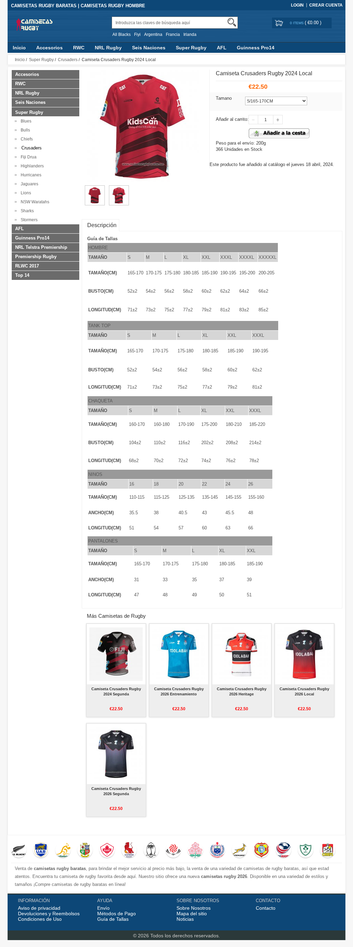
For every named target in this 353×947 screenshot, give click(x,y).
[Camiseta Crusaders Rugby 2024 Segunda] (116, 654)
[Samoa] (217, 850)
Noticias (185, 919)
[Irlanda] (305, 850)
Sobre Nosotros (193, 908)
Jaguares (28, 184)
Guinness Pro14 (255, 47)
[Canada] (107, 850)
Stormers (28, 219)
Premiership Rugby (36, 256)
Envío (103, 908)
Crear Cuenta (326, 5)
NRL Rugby (108, 47)
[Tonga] (261, 850)
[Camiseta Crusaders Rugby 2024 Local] (95, 188)
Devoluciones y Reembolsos (49, 913)
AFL (221, 47)
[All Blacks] (19, 850)
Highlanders (31, 166)
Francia (173, 34)
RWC (78, 47)
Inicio (19, 47)
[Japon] (195, 850)
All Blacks (121, 34)
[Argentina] (41, 850)
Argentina (153, 34)
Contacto (265, 908)
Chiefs (26, 139)
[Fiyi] (151, 850)
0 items (297, 23)
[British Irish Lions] (85, 850)
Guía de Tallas (113, 919)
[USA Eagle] (283, 850)
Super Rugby (191, 47)
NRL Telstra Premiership (41, 247)
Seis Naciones (148, 47)
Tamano (224, 98)
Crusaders (68, 59)
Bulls (24, 130)
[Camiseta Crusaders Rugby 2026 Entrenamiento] (178, 654)
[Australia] (63, 850)
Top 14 (22, 275)
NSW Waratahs (34, 201)
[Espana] (129, 850)
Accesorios (49, 47)
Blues (25, 121)
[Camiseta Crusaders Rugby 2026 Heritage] (241, 654)
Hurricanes (30, 175)
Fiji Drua (28, 157)
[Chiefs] (327, 850)
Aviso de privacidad (39, 908)
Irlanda (189, 34)
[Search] (232, 22)
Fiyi (137, 34)
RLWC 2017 (27, 266)
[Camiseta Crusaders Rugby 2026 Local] (304, 654)
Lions (25, 193)
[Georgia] (173, 850)
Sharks (26, 210)
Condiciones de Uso (40, 919)
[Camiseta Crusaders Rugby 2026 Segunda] (116, 753)
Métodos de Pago (116, 913)
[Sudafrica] (239, 850)
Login (297, 5)
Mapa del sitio (191, 913)
